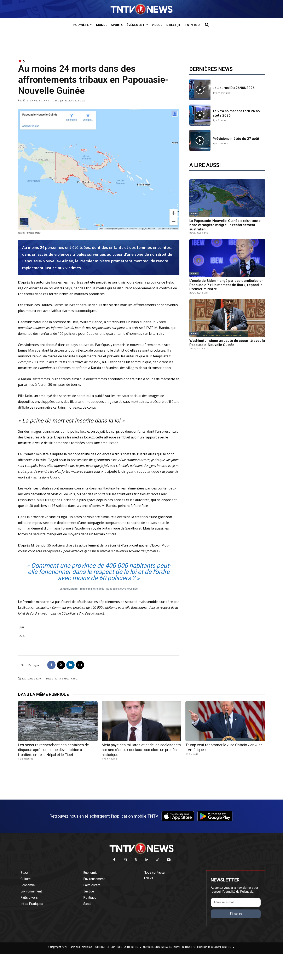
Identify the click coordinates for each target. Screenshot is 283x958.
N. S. (22, 635)
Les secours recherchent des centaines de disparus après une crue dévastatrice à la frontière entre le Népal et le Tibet (53, 750)
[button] (207, 24)
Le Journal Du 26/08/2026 (234, 88)
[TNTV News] (141, 848)
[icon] (20, 61)
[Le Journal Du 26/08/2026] (199, 89)
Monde (194, 213)
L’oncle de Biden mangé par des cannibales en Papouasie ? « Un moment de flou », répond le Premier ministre (226, 285)
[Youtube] (168, 860)
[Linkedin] (70, 665)
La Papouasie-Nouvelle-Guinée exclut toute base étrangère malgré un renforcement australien (225, 225)
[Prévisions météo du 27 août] (199, 140)
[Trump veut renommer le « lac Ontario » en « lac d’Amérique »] (225, 721)
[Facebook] (51, 665)
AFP (21, 627)
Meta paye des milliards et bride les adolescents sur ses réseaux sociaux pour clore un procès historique (141, 750)
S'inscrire (236, 913)
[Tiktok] (158, 860)
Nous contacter (155, 872)
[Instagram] (125, 860)
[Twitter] (136, 860)
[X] (61, 665)
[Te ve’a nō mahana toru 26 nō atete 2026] (199, 115)
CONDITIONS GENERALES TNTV (161, 947)
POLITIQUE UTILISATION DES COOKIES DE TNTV (207, 947)
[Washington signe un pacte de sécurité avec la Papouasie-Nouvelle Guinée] (227, 318)
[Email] (80, 665)
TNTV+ (149, 878)
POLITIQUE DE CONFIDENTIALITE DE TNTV (117, 947)
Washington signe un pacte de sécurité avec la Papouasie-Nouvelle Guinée (227, 342)
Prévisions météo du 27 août (236, 138)
